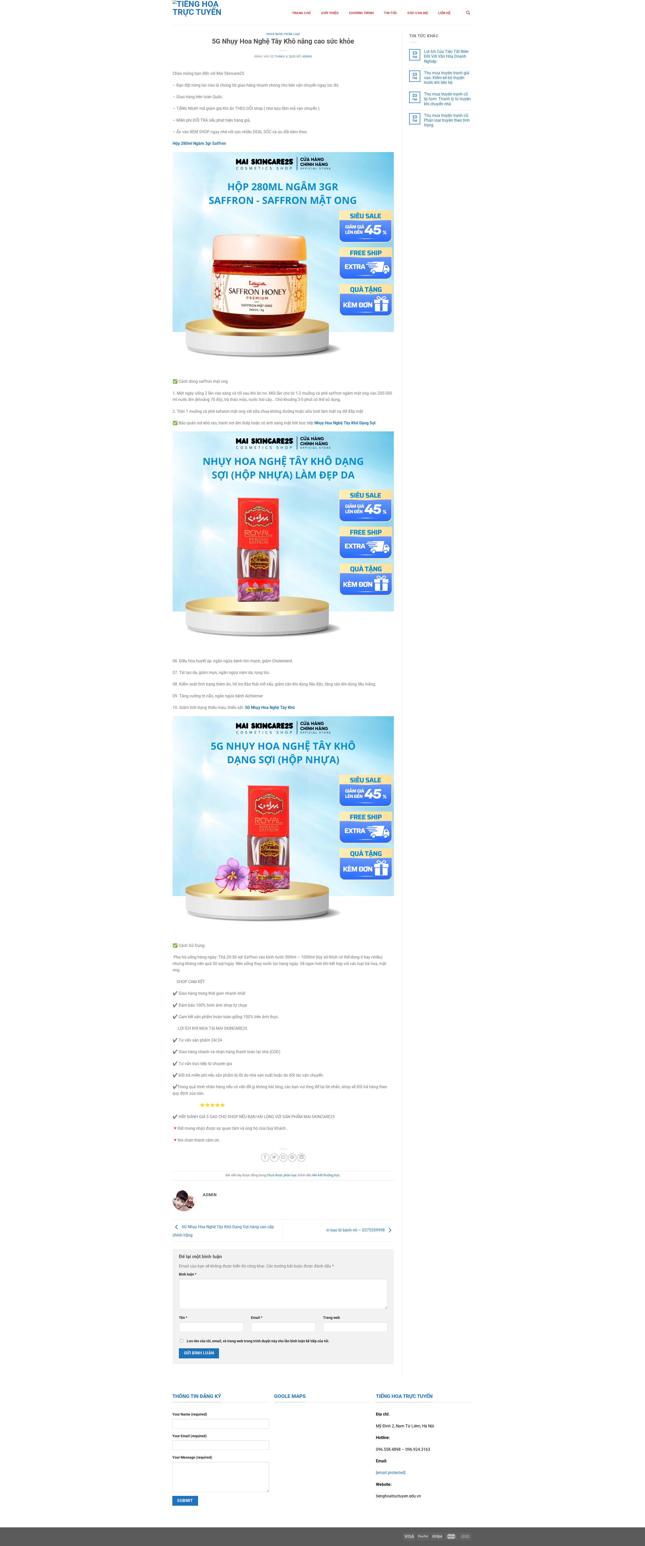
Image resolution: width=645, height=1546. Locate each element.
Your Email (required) (189, 1436)
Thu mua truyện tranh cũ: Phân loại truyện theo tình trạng (447, 120)
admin (307, 56)
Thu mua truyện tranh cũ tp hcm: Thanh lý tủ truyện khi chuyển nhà (447, 99)
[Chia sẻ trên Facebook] (265, 1157)
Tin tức (390, 13)
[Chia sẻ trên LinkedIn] (301, 1157)
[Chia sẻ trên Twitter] (274, 1157)
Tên (183, 1318)
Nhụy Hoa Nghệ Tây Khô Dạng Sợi (344, 423)
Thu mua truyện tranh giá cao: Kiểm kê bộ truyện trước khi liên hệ (446, 78)
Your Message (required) (192, 1457)
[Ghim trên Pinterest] (292, 1157)
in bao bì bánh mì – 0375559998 (356, 1230)
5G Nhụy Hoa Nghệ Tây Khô (270, 707)
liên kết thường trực (326, 1175)
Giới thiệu (330, 13)
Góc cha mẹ (417, 13)
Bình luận (187, 1274)
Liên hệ (444, 13)
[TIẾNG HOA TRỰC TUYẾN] (204, 12)
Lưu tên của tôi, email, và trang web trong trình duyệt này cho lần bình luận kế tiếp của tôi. (258, 1341)
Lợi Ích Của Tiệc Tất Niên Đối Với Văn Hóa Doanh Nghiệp (446, 56)
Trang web (331, 1318)
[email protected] (390, 1472)
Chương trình (361, 13)
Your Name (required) (189, 1414)
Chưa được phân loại (283, 34)
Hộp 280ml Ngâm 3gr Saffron (199, 143)
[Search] (468, 13)
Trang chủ (301, 13)
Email (256, 1318)
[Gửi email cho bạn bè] (283, 1157)
